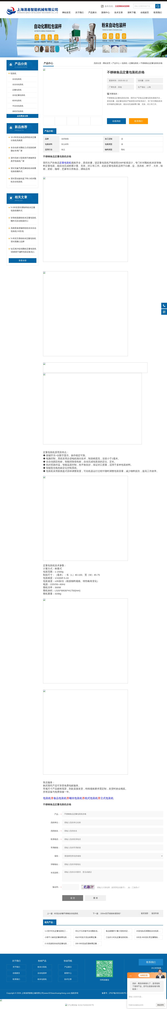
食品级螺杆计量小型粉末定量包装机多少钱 (119, 931)
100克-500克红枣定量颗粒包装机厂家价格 (149, 937)
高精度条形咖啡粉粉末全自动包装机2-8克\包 (23, 229)
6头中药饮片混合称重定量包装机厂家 (88, 937)
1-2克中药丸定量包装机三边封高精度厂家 (58, 931)
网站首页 (66, 12)
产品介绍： (49, 131)
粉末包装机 (17, 100)
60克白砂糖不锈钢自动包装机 (66, 913)
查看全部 (22, 260)
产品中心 (116, 63)
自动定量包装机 (18, 95)
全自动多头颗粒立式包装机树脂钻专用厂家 (23, 149)
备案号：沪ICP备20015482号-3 (115, 993)
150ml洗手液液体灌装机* (110, 913)
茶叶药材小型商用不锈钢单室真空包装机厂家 (23, 159)
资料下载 (131, 12)
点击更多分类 (22, 116)
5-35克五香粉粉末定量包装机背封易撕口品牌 (23, 240)
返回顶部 (144, 913)
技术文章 (118, 12)
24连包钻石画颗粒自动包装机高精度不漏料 (149, 931)
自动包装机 (17, 79)
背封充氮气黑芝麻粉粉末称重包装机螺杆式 (23, 169)
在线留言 (145, 12)
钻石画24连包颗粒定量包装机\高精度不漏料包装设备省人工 (23, 250)
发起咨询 (160, 1005)
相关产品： (49, 922)
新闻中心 (105, 12)
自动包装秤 (42, 973)
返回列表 (155, 913)
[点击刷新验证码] (87, 887)
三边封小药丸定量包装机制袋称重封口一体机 (119, 937)
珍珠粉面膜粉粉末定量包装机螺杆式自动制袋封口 (23, 219)
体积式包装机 (17, 111)
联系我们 (158, 12)
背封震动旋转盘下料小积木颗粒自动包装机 (23, 180)
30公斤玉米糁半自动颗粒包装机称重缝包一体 (88, 931)
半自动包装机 (17, 106)
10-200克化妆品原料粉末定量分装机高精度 (23, 138)
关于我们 (79, 12)
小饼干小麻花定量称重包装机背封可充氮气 (58, 937)
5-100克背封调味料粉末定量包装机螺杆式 (23, 209)
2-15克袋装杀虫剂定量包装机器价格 (58, 943)
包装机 (13, 73)
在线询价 (116, 121)
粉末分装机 (42, 967)
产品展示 (92, 12)
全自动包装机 (17, 84)
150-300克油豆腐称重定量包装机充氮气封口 (88, 943)
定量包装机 (17, 90)
